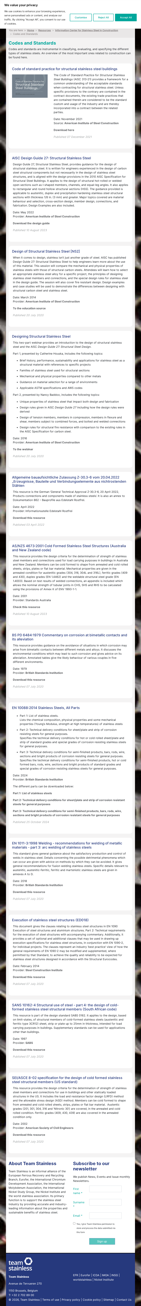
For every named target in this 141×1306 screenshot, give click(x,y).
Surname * (78, 1204)
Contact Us (124, 1299)
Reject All (103, 17)
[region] (70, 14)
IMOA (105, 1275)
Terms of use (50, 1299)
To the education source (29, 308)
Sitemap (108, 1299)
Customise (81, 17)
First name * (77, 1191)
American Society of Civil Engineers (49, 1128)
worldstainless (82, 1279)
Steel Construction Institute (44, 970)
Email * (77, 1215)
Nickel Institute (104, 1279)
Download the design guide (31, 223)
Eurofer (85, 1275)
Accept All (126, 17)
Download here (64, 130)
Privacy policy (71, 1299)
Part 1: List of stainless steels (32, 793)
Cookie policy (92, 1299)
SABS (29, 1043)
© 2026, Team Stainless (24, 1299)
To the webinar (23, 449)
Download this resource (29, 518)
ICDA (96, 1275)
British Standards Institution (44, 673)
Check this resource (26, 607)
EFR (75, 1275)
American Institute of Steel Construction (91, 123)
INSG (114, 1275)
